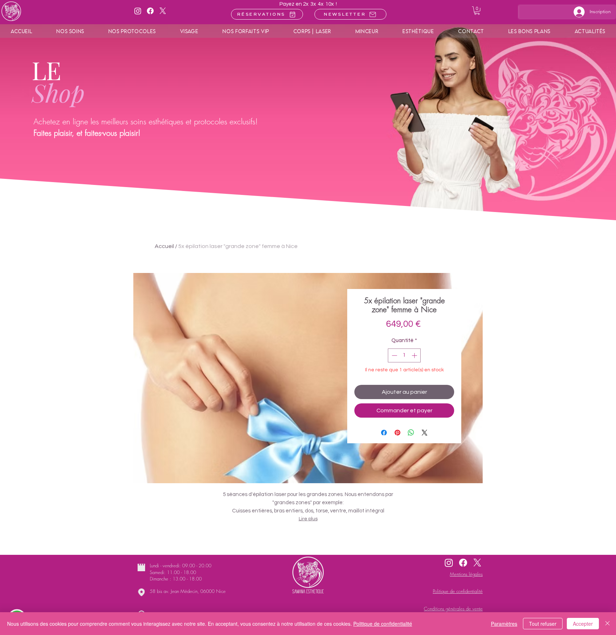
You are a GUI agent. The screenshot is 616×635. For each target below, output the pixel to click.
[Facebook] (150, 10)
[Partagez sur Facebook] (384, 432)
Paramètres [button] (504, 623)
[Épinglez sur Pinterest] (397, 432)
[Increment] (415, 355)
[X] (162, 10)
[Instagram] (137, 10)
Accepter (583, 623)
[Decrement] (394, 355)
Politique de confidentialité (382, 623)
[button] (477, 10)
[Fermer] (607, 623)
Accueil (164, 246)
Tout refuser (542, 623)
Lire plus (308, 518)
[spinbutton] (404, 355)
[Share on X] (424, 432)
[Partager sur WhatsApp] (411, 432)
